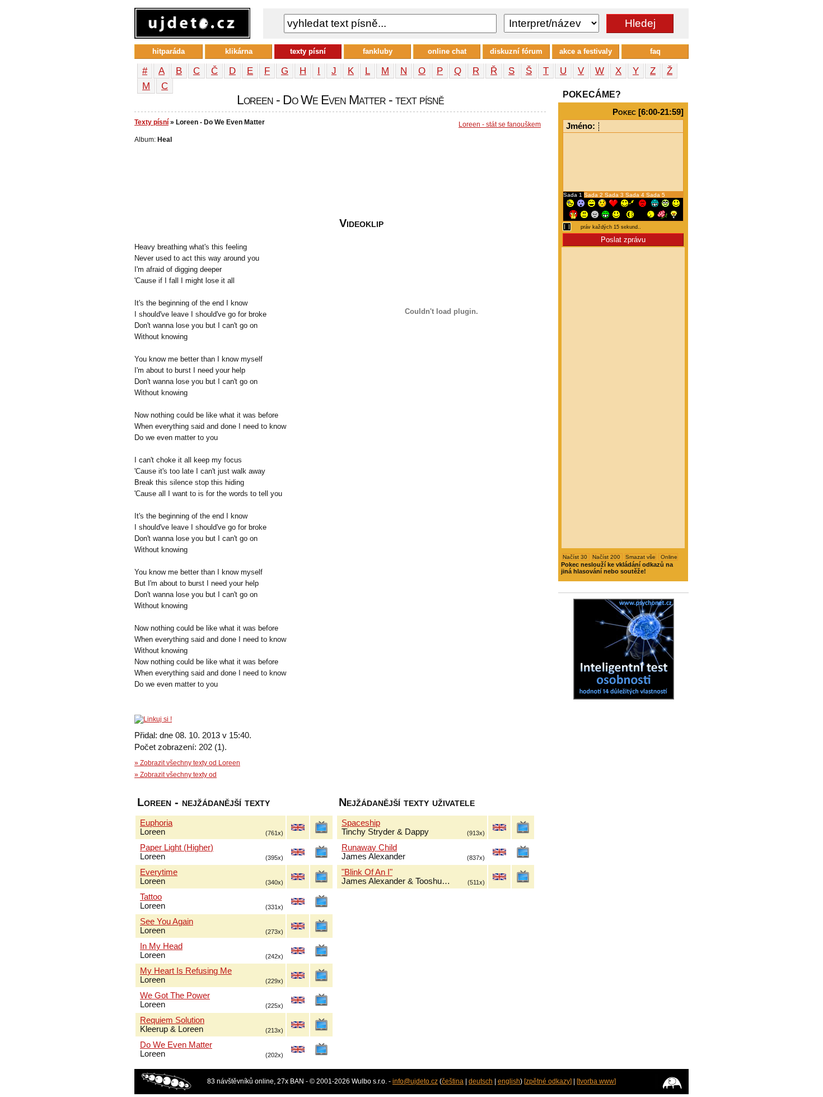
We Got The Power (175, 995)
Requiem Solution (172, 1020)
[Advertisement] (338, 183)
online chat (447, 51)
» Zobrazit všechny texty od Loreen (187, 763)
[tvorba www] (596, 1081)
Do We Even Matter (176, 1044)
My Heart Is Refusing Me (186, 970)
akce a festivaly (585, 51)
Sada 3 (615, 195)
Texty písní (151, 122)
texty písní (308, 51)
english (509, 1081)
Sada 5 (655, 195)
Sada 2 (594, 195)
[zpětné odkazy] (548, 1081)
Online (668, 557)
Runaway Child (369, 847)
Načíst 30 (576, 557)
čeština (453, 1081)
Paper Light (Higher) (176, 847)
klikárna (238, 51)
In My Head (161, 946)
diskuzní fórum (516, 51)
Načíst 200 (607, 557)
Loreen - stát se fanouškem (500, 124)
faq (655, 51)
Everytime (158, 872)
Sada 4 (635, 195)
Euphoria (156, 822)
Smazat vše (640, 557)
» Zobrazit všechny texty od (175, 775)
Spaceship (361, 822)
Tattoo (151, 896)
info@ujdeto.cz (415, 1081)
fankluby (377, 51)
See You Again (166, 921)
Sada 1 (573, 195)
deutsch (481, 1081)
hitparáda (168, 51)
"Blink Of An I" (367, 872)
